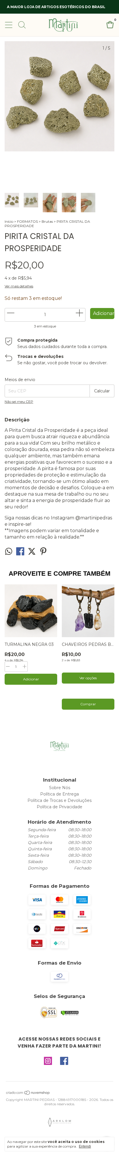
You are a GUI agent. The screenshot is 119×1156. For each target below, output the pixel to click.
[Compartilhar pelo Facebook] (20, 553)
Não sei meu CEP (19, 401)
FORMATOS (27, 221)
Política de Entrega (59, 794)
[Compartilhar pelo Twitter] (32, 553)
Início (9, 221)
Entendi (85, 1146)
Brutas (47, 221)
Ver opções (88, 678)
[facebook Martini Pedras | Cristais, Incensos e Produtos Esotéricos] (64, 1061)
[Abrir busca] (22, 25)
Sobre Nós (59, 787)
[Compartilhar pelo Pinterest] (43, 553)
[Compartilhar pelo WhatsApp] (9, 553)
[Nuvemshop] (28, 1094)
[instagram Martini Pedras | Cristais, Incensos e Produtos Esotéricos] (48, 1061)
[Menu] (9, 25)
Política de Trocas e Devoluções (59, 800)
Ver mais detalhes (19, 286)
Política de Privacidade (59, 806)
